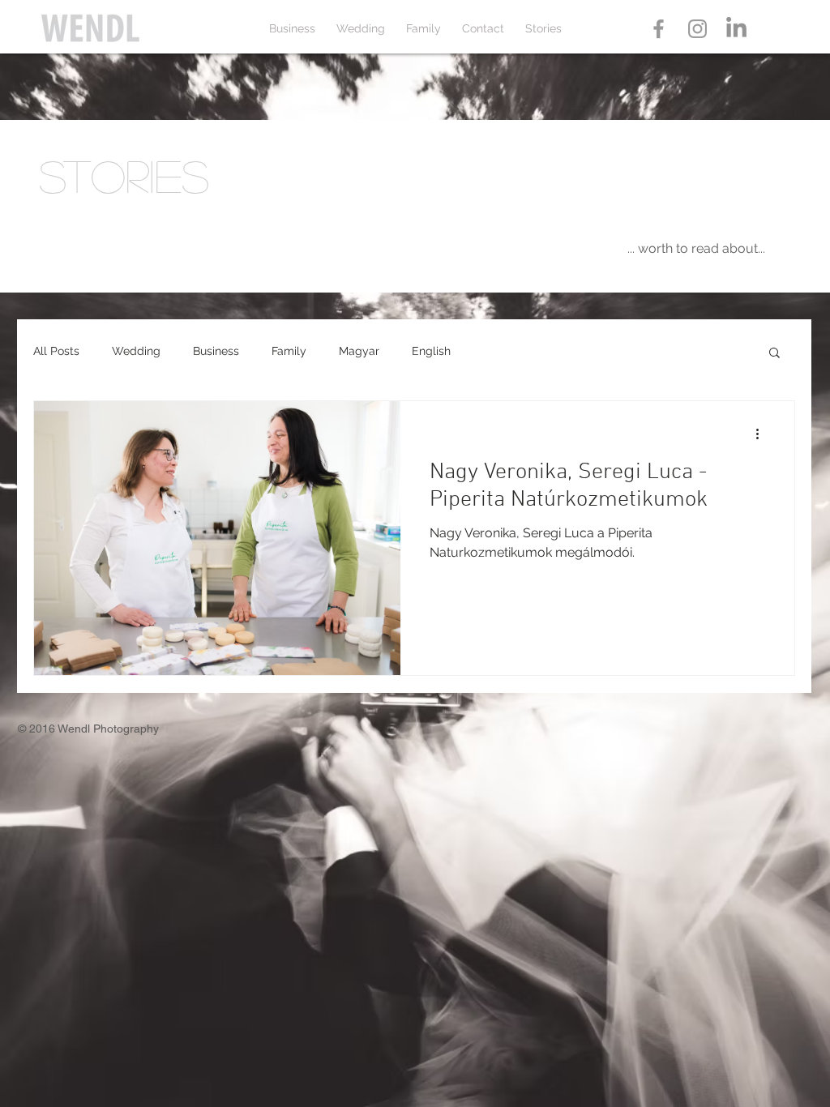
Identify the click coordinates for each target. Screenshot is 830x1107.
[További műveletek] (762, 434)
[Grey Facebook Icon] (658, 28)
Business (216, 350)
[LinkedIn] (736, 28)
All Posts (56, 350)
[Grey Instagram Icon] (697, 28)
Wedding (136, 350)
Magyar (359, 350)
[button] (774, 353)
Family (289, 350)
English (431, 350)
